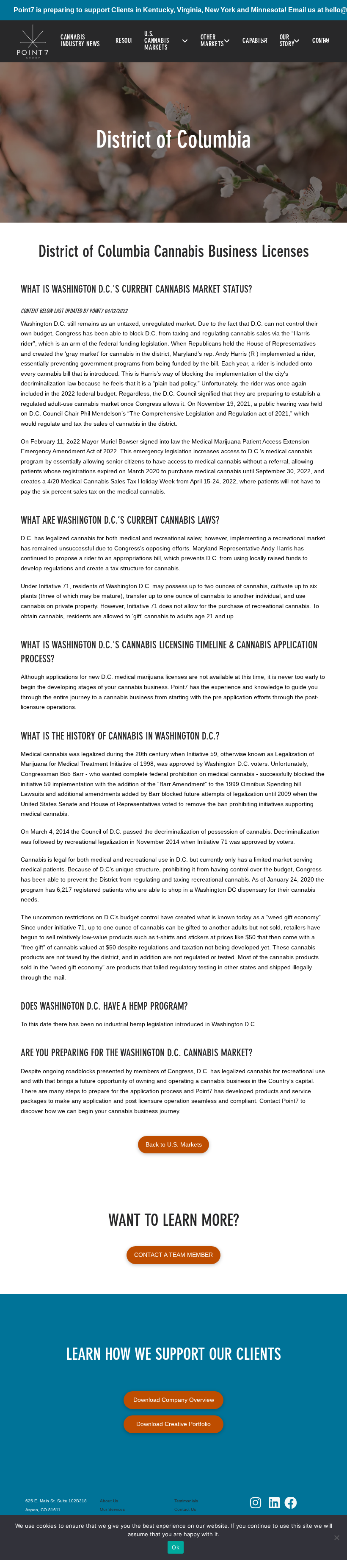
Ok (175, 1547)
